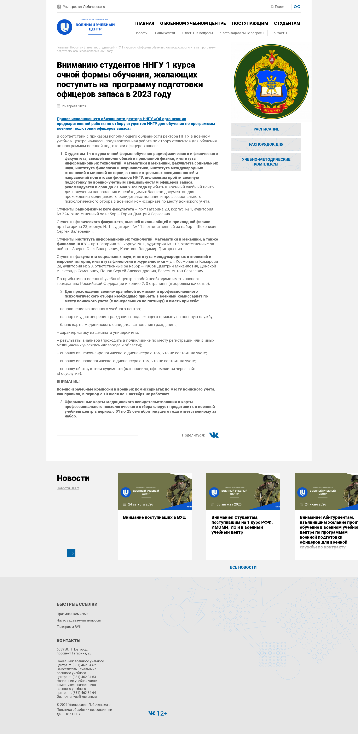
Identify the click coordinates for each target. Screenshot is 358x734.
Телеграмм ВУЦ (69, 627)
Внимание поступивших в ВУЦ (154, 517)
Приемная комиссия (72, 614)
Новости (141, 33)
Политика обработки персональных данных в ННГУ (84, 712)
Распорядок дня (266, 144)
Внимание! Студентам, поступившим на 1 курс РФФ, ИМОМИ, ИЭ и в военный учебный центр (242, 525)
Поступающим (250, 23)
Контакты (279, 33)
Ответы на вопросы (197, 33)
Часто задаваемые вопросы (242, 33)
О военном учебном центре (193, 23)
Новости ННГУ (68, 488)
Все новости (243, 567)
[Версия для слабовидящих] (296, 6)
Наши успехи (165, 33)
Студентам (287, 23)
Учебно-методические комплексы (266, 162)
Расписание (266, 129)
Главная (144, 23)
